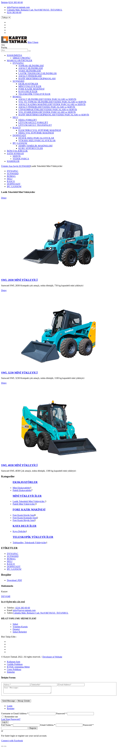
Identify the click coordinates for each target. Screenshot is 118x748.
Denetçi (16, 629)
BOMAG (17, 96)
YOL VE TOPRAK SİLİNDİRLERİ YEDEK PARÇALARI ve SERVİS (52, 102)
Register (10, 708)
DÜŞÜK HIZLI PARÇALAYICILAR (36, 138)
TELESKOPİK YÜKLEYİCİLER (34, 94)
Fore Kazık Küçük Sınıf (24, 515)
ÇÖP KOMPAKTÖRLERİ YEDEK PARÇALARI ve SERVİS (47, 109)
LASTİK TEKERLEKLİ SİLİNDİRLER (37, 73)
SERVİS (17, 156)
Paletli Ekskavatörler (22, 490)
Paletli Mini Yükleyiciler (24, 504)
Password (61, 713)
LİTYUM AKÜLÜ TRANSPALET (35, 125)
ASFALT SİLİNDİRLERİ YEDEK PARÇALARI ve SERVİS (47, 99)
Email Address (47, 725)
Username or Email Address (14, 713)
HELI (15, 117)
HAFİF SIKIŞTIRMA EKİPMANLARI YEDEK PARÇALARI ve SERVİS (53, 115)
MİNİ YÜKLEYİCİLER (29, 86)
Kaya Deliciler (19, 531)
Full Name (7, 725)
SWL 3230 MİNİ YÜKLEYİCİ (19, 372)
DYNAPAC (18, 63)
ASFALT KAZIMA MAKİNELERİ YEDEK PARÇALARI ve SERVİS (51, 104)
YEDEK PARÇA (21, 158)
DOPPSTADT (19, 135)
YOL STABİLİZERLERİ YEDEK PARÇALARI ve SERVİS (47, 112)
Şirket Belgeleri (20, 632)
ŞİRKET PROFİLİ (21, 58)
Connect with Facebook (12, 740)
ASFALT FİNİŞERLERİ (30, 76)
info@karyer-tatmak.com (18, 7)
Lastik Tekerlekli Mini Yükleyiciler (29, 501)
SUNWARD (18, 81)
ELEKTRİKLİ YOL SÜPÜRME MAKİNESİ (39, 130)
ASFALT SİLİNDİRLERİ (30, 68)
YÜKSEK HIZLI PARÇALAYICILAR (37, 140)
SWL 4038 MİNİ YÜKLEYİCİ (19, 465)
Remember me (11, 716)
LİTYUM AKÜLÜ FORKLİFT (33, 122)
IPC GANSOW (20, 143)
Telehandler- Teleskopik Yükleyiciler (29, 542)
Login (9, 706)
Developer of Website (52, 657)
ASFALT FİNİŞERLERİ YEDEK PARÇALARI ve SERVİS (46, 107)
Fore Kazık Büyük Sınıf (24, 520)
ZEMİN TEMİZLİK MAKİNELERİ (35, 146)
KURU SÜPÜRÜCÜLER (30, 148)
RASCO (17, 127)
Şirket (15, 624)
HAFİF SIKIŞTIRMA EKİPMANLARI (37, 78)
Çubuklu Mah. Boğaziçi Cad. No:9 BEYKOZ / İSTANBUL (34, 10)
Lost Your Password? (10, 719)
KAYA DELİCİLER (27, 91)
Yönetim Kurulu (20, 626)
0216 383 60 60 (15, 2)
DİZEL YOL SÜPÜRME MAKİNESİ (36, 133)
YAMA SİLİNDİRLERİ (29, 71)
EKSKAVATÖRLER (28, 84)
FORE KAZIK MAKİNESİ (31, 89)
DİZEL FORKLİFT (27, 120)
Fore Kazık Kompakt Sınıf (25, 518)
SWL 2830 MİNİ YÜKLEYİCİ (19, 279)
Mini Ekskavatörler (21, 488)
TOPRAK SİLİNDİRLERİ (31, 65)
